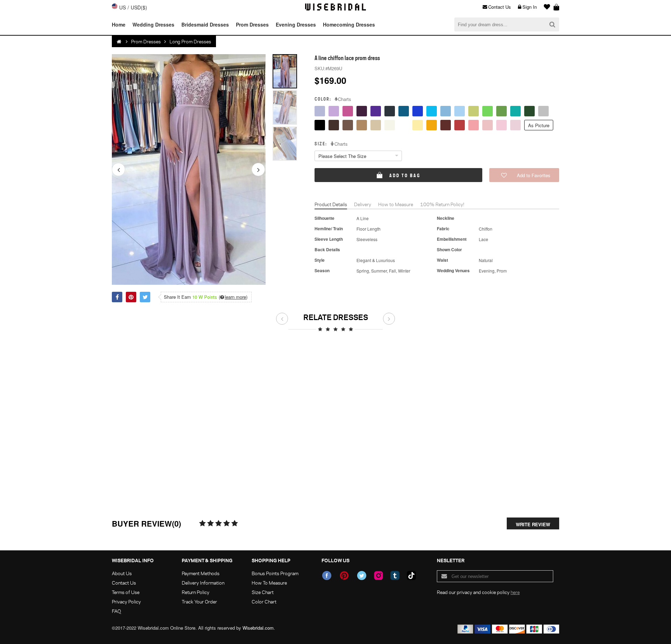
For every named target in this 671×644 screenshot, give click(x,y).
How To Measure (269, 583)
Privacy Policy (126, 602)
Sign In (529, 6)
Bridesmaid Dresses (205, 24)
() (233, 297)
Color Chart (264, 602)
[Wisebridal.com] (119, 41)
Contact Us (499, 6)
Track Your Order (199, 602)
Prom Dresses (252, 24)
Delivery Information (203, 583)
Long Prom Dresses (190, 41)
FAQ (116, 611)
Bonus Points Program (275, 573)
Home (118, 24)
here (515, 592)
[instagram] (378, 575)
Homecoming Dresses (349, 24)
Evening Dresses (296, 24)
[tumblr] (395, 575)
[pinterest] (344, 575)
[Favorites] (545, 7)
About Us (122, 573)
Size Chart (263, 592)
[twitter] (361, 575)
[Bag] (556, 7)
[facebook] (327, 575)
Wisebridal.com (258, 627)
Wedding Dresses (153, 24)
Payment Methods (200, 573)
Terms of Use (125, 592)
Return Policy (195, 592)
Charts (344, 99)
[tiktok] (411, 575)
